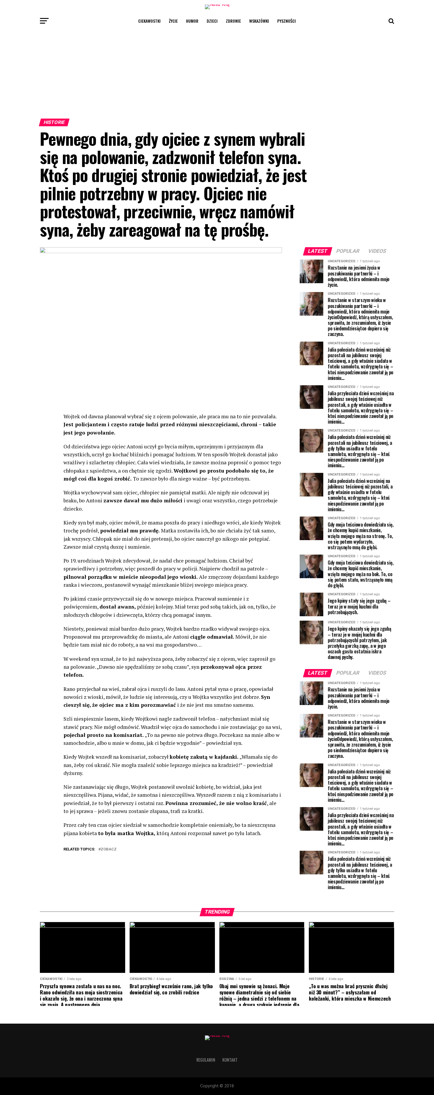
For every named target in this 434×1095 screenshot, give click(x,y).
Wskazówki (259, 21)
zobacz (109, 849)
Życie (173, 21)
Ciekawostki (149, 21)
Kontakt (230, 1060)
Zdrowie (233, 21)
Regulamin (205, 1060)
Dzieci (212, 21)
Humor (192, 21)
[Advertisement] (217, 72)
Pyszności (286, 21)
